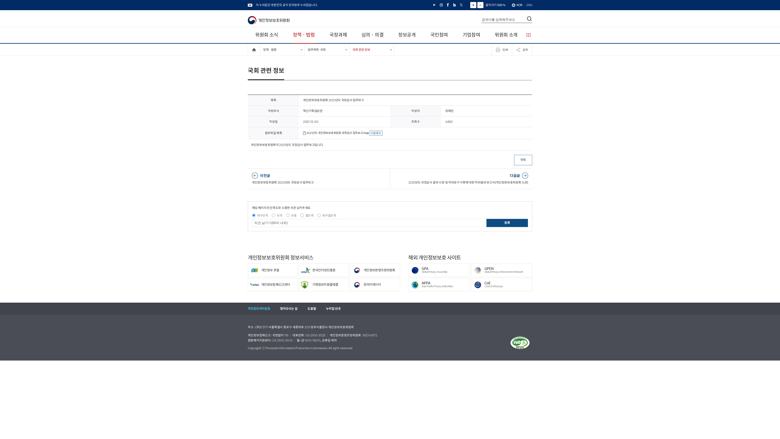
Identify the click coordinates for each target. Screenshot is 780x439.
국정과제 (338, 35)
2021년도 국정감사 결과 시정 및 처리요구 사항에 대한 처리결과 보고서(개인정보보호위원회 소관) (468, 182)
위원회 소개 (506, 35)
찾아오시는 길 (288, 309)
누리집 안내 (333, 309)
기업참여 (471, 35)
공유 (525, 49)
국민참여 (439, 35)
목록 (523, 160)
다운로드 (376, 133)
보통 (294, 215)
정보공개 (407, 35)
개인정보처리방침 (259, 309)
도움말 (312, 309)
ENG (529, 5)
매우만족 (262, 215)
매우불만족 (329, 215)
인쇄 (505, 49)
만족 (279, 215)
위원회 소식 (266, 35)
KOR (519, 5)
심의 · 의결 (372, 35)
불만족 (310, 215)
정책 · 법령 (304, 35)
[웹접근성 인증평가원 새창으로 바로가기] (520, 343)
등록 (507, 223)
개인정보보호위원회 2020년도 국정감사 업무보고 (283, 182)
